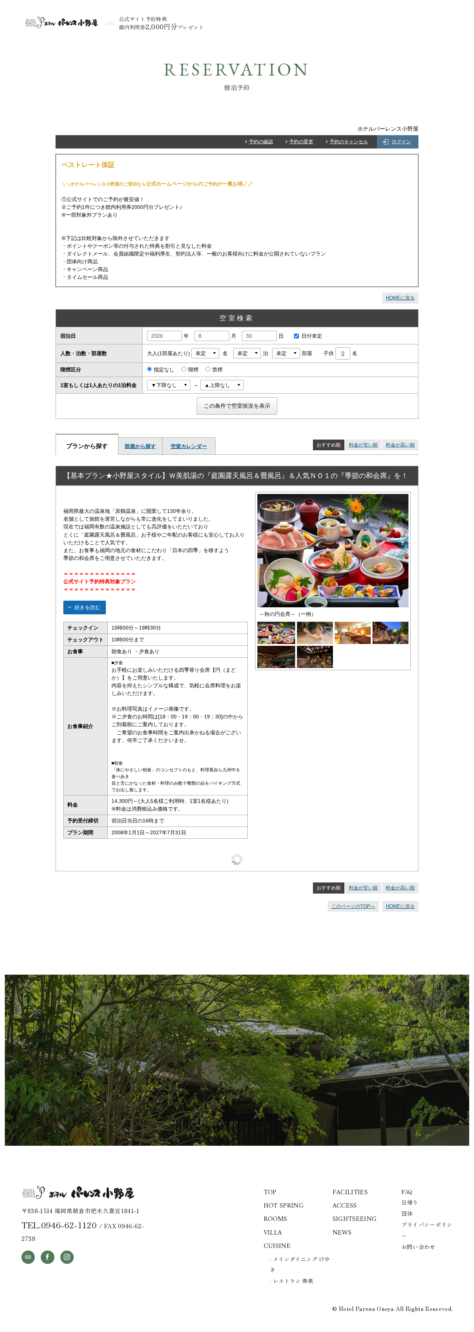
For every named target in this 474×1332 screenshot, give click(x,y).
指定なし (164, 370)
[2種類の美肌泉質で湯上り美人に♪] (315, 625)
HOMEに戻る (400, 298)
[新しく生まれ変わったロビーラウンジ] (276, 649)
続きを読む (87, 607)
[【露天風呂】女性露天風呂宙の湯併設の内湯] (315, 649)
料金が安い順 (363, 445)
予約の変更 (301, 141)
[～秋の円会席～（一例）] (332, 498)
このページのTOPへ (353, 906)
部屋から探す (140, 446)
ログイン (401, 141)
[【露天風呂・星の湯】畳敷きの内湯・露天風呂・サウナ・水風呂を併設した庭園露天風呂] (390, 625)
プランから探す (87, 446)
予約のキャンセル (349, 141)
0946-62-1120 (69, 1225)
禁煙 (217, 370)
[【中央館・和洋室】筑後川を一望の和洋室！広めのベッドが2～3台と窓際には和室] (353, 625)
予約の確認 (261, 141)
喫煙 (193, 370)
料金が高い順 (400, 445)
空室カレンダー (189, 446)
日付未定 (311, 336)
